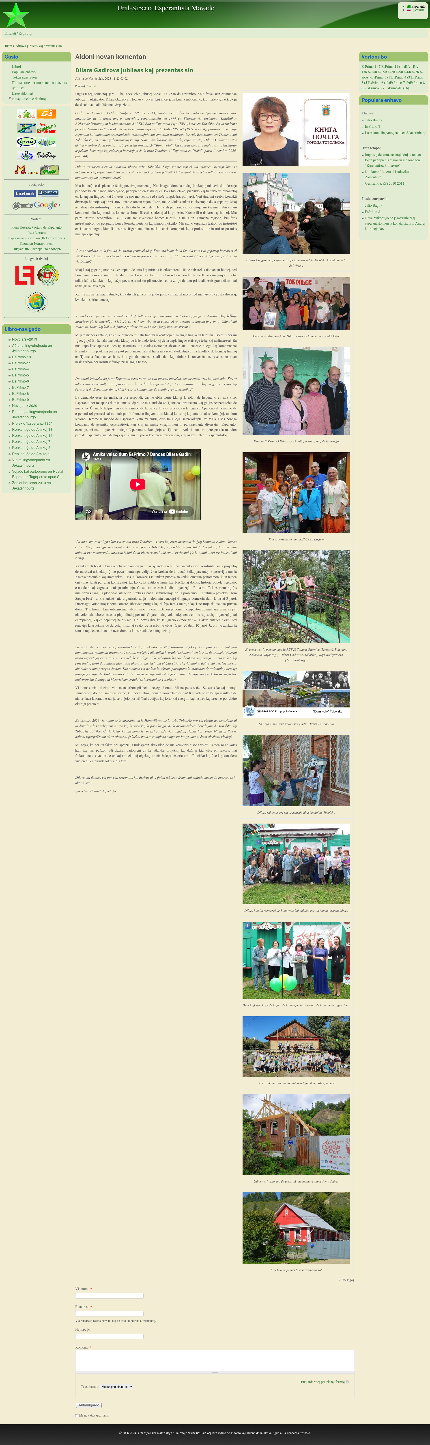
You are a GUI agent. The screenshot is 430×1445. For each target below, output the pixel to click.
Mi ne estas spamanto (94, 1415)
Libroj (16, 66)
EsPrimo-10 (21, 356)
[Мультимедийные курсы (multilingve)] (26, 145)
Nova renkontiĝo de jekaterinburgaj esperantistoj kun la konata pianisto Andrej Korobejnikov (395, 223)
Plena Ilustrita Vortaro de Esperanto (36, 227)
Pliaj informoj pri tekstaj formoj (323, 1381)
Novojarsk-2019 (24, 339)
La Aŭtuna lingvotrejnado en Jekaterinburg (395, 132)
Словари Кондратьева (36, 243)
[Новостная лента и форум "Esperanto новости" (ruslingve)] (26, 131)
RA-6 (405, 71)
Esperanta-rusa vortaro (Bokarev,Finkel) (36, 238)
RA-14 (370, 71)
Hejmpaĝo (82, 1329)
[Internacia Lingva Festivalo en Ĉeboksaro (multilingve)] (25, 284)
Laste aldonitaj (22, 93)
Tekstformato (90, 1386)
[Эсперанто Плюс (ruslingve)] (46, 131)
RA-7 (413, 71)
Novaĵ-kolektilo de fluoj (29, 98)
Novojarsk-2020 (24, 405)
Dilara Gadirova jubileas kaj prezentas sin (32, 45)
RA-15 (380, 71)
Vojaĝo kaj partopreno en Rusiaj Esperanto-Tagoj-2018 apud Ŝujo (38, 474)
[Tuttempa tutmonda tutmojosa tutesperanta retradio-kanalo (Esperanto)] (26, 173)
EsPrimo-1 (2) (371, 66)
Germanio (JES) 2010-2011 (384, 183)
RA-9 (367, 77)
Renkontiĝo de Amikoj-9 (31, 453)
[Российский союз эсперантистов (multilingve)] (26, 117)
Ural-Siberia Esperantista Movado (166, 7)
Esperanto (418, 6)
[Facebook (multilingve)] (25, 195)
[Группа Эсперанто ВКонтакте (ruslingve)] (48, 195)
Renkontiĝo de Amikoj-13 (32, 429)
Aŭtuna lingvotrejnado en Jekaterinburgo (32, 348)
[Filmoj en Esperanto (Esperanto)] (46, 159)
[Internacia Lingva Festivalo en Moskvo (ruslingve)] (48, 284)
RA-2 (389, 71)
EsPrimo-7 (20, 387)
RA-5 (397, 71)
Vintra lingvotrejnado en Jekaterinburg (31, 462)
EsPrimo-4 (20, 369)
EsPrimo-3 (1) (381, 77)
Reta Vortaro (37, 232)
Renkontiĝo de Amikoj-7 (31, 441)
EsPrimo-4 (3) (401, 77)
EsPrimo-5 (20, 375)
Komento (83, 1347)
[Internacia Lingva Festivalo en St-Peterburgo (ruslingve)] (36, 311)
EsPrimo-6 (20, 381)
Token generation (24, 77)
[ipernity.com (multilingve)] (23, 208)
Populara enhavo (24, 71)
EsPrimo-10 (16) (397, 87)
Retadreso (83, 1306)
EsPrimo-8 (20, 393)
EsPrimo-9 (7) (375, 87)
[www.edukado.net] (46, 145)
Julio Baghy (373, 120)
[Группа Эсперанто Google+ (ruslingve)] (47, 208)
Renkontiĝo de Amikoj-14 (32, 435)
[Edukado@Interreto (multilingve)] (46, 117)
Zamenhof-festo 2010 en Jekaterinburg (31, 485)
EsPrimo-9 (20, 399)
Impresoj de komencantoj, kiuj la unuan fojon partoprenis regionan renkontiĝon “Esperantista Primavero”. (393, 160)
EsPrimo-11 (21, 362)
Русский (417, 9)
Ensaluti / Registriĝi (18, 33)
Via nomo (83, 1288)
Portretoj (91, 86)
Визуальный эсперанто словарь (37, 248)
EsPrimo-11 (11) (393, 66)
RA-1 (409, 66)
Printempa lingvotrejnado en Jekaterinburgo (34, 414)
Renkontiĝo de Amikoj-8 (31, 447)
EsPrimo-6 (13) (379, 82)
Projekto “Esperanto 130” (32, 423)
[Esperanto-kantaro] (26, 159)
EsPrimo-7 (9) (400, 82)
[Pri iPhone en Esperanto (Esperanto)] (49, 173)
